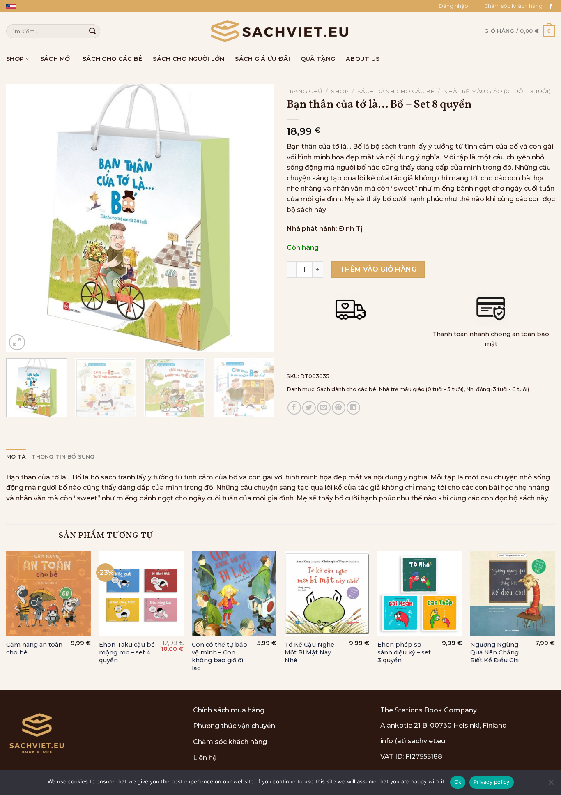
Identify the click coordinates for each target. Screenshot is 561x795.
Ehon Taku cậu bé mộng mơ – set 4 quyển (127, 652)
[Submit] (92, 31)
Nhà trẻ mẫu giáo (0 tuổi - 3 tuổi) (496, 91)
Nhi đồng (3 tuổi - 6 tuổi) (497, 389)
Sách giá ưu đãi (262, 58)
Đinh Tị (351, 229)
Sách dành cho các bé (396, 91)
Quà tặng (318, 58)
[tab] (16, 457)
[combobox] (53, 31)
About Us (362, 58)
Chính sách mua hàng (228, 710)
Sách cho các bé (112, 58)
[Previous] (21, 218)
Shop (15, 58)
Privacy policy (492, 782)
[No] (551, 784)
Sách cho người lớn (188, 58)
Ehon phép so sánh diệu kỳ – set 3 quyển (404, 652)
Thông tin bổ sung (63, 457)
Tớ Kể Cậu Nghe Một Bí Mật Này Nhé (309, 652)
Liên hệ (205, 758)
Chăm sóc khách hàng (513, 6)
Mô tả (16, 457)
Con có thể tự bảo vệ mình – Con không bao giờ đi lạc (219, 656)
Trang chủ (304, 91)
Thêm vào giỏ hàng (378, 269)
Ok (458, 782)
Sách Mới (56, 58)
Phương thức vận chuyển (234, 726)
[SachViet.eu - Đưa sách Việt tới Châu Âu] (280, 31)
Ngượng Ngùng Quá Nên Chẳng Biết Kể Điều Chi (494, 652)
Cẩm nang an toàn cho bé (34, 648)
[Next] (258, 218)
